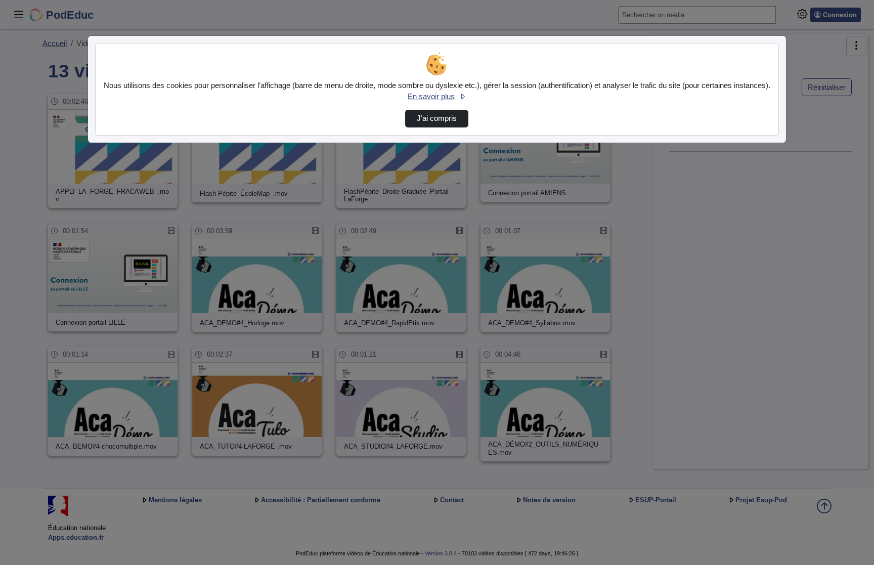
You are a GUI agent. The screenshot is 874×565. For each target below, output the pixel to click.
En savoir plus (431, 97)
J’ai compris (437, 118)
